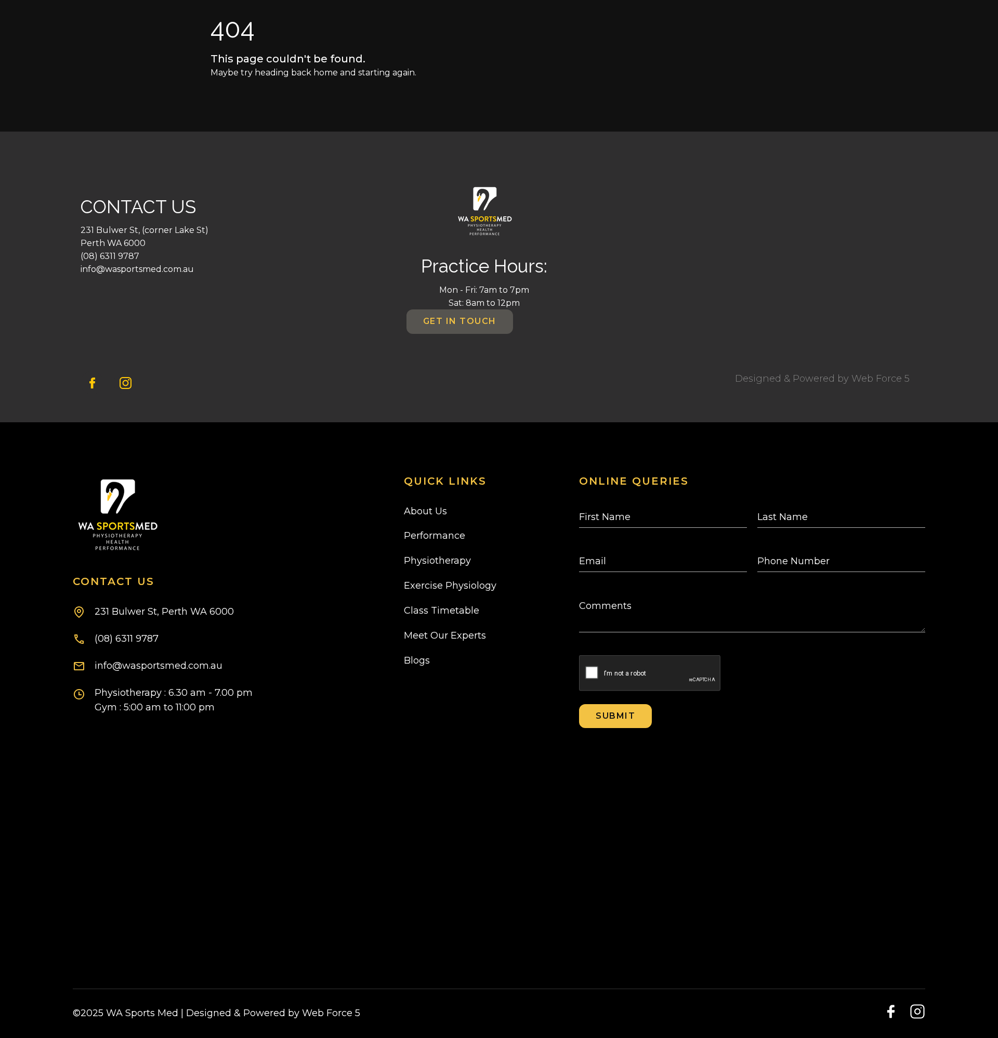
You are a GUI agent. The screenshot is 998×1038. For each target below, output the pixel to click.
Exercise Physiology (450, 585)
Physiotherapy (437, 560)
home (325, 72)
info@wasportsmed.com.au (137, 269)
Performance (434, 535)
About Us (425, 511)
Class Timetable (441, 610)
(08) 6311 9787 (110, 256)
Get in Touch (459, 321)
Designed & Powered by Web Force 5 (822, 378)
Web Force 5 (329, 1013)
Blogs (417, 660)
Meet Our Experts (445, 635)
